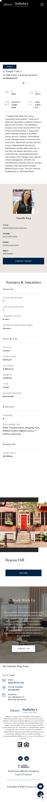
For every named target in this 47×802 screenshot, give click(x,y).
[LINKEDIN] (20, 758)
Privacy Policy (33, 786)
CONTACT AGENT (23, 261)
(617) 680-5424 (10, 236)
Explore (23, 573)
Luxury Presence (23, 774)
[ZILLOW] (26, 758)
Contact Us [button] (23, 649)
